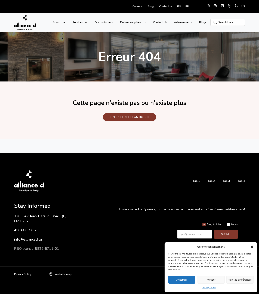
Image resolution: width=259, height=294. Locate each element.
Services (77, 22)
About (57, 22)
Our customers (104, 22)
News (234, 224)
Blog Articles (214, 224)
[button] (252, 246)
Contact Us (160, 22)
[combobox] (227, 22)
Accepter (181, 279)
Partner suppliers (130, 22)
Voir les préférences (240, 279)
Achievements (183, 22)
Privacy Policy (209, 287)
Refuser (210, 279)
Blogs (202, 22)
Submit (226, 234)
